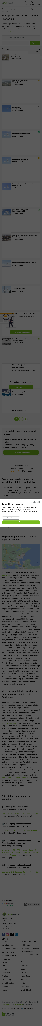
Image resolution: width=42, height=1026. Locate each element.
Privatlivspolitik (35, 502)
